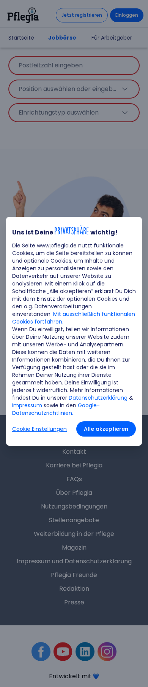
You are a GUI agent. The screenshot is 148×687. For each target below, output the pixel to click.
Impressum (27, 405)
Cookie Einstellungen (39, 429)
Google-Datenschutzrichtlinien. (56, 409)
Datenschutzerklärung (98, 398)
